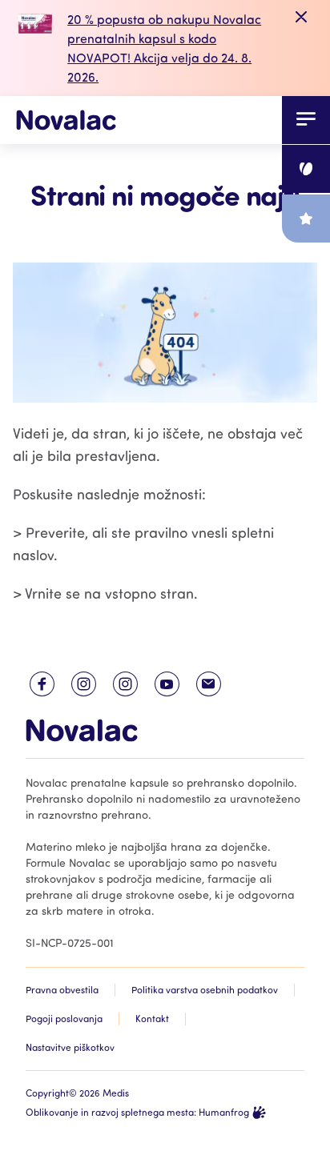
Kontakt (152, 1019)
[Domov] (66, 120)
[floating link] (306, 169)
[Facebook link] (42, 684)
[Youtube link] (167, 684)
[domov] (82, 730)
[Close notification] (301, 17)
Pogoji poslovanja (64, 1019)
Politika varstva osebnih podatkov (204, 990)
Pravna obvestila (62, 990)
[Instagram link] (83, 684)
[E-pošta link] (208, 684)
